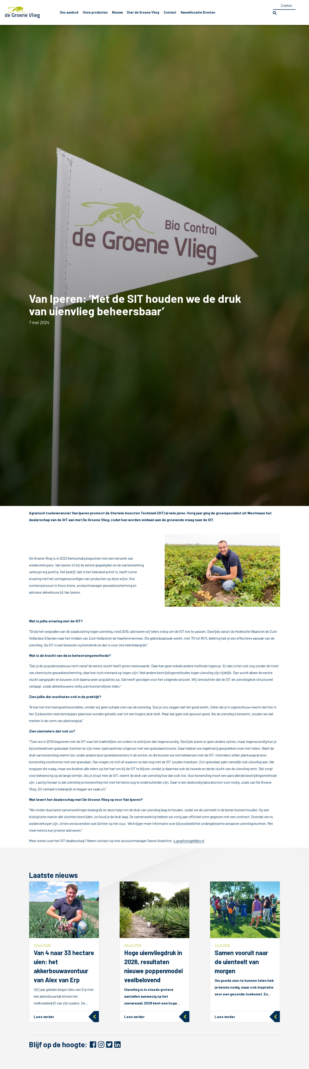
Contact (170, 12)
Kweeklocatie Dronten (198, 12)
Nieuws (117, 12)
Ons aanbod (69, 12)
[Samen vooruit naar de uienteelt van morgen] (245, 951)
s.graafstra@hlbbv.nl (189, 840)
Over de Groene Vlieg (143, 12)
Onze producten (95, 12)
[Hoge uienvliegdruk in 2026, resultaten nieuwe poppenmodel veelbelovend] (154, 951)
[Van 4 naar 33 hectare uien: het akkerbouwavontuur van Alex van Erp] (64, 951)
